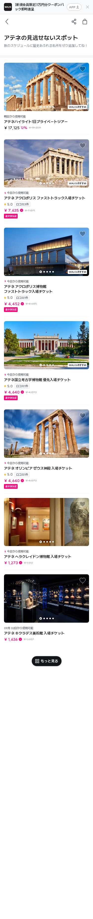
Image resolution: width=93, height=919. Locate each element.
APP (72, 7)
